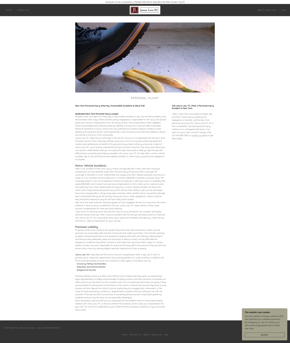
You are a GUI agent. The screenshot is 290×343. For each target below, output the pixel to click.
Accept (264, 335)
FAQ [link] (283, 10)
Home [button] (125, 335)
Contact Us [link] (23, 10)
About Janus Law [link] (267, 10)
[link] (145, 10)
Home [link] (9, 10)
